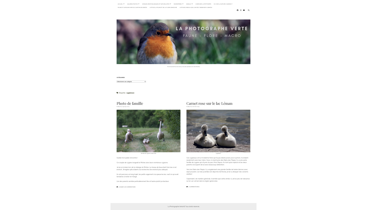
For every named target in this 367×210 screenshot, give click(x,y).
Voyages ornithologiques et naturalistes (155, 4)
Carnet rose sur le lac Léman (209, 103)
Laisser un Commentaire (127, 187)
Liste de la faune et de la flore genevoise (163, 7)
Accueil (120, 4)
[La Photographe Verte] (183, 61)
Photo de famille (130, 103)
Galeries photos (132, 4)
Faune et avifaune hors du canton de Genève (132, 7)
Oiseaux (188, 4)
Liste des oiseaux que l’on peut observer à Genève (196, 7)
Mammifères (178, 4)
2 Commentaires (193, 186)
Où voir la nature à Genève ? (223, 4)
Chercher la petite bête (203, 4)
